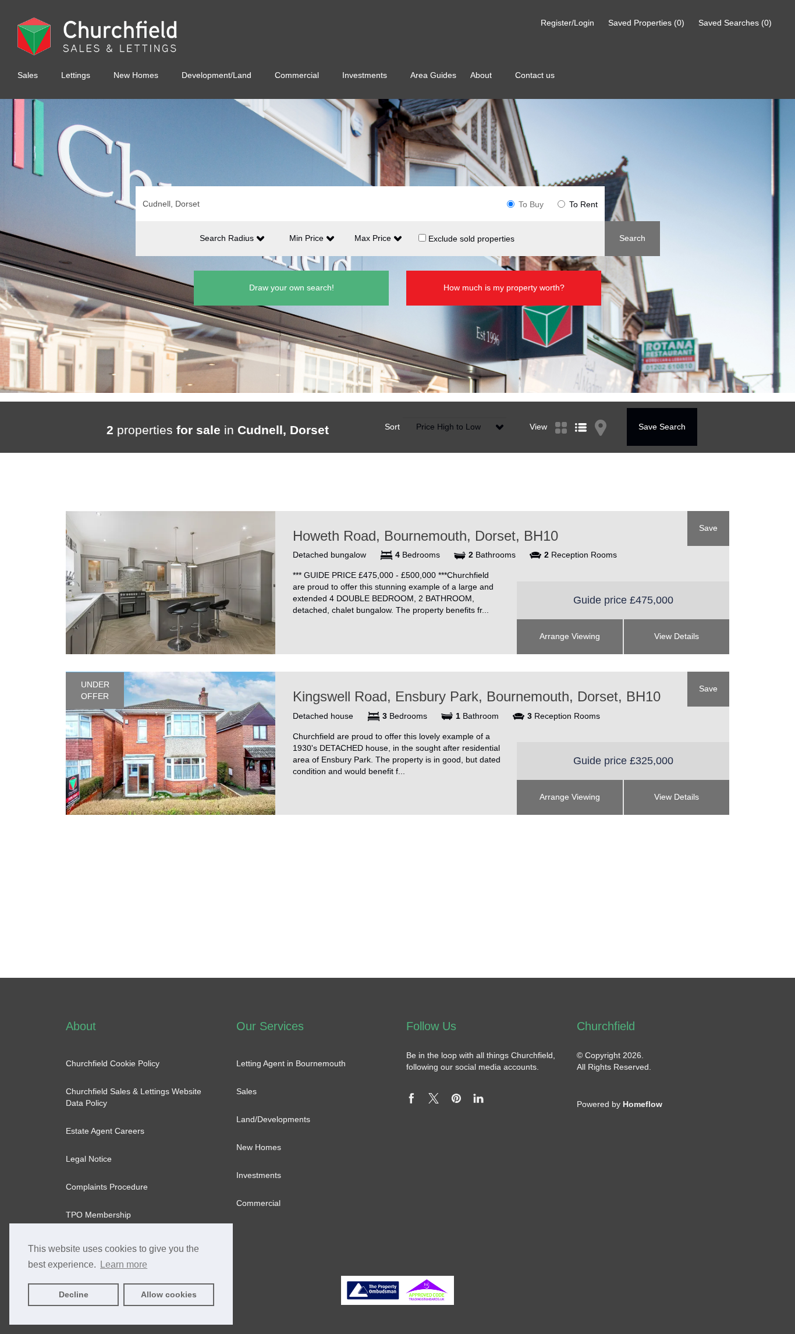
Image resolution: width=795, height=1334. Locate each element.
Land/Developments (273, 1119)
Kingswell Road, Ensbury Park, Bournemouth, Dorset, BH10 (477, 696)
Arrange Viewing (570, 636)
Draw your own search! (291, 287)
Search (632, 238)
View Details (676, 636)
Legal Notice (89, 1158)
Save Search (662, 426)
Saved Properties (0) (646, 22)
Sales (28, 75)
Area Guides (434, 75)
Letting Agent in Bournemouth (291, 1063)
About (482, 75)
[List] (581, 414)
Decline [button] (73, 1294)
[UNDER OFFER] (170, 742)
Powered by (619, 1104)
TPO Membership (98, 1214)
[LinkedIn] (478, 1100)
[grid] (561, 414)
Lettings (77, 75)
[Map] (600, 414)
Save (708, 528)
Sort (392, 426)
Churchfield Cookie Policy (112, 1063)
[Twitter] (433, 1100)
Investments (365, 75)
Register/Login (569, 22)
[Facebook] (411, 1100)
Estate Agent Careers (105, 1131)
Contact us (535, 75)
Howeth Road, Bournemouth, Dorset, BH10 (425, 536)
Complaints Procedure (107, 1186)
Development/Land (218, 75)
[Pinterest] (456, 1100)
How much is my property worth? (504, 287)
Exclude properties (470, 238)
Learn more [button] (123, 1264)
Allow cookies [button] (169, 1294)
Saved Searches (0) (735, 22)
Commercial (298, 75)
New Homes (137, 75)
